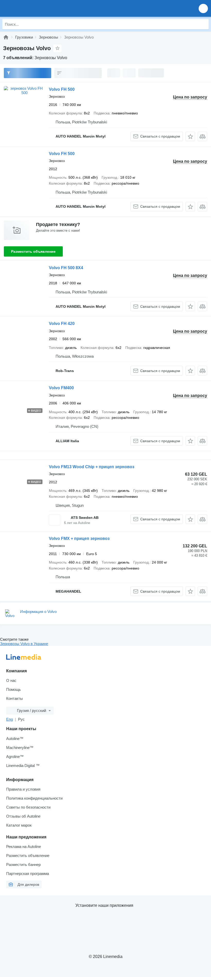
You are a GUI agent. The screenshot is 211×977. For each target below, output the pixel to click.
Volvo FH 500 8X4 (66, 268)
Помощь (13, 689)
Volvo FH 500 (62, 89)
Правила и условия (23, 789)
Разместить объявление (33, 251)
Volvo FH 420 (62, 323)
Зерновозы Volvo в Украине (24, 643)
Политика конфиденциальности (34, 798)
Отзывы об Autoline (23, 816)
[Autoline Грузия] (33, 8)
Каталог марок (19, 825)
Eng (9, 719)
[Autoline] (6, 37)
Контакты (14, 698)
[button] (203, 8)
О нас (11, 680)
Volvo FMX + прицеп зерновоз (79, 538)
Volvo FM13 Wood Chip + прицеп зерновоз (91, 467)
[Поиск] (203, 24)
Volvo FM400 (61, 388)
